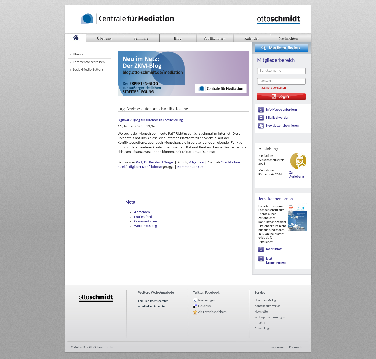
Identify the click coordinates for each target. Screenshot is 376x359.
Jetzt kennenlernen (275, 198)
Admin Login (263, 328)
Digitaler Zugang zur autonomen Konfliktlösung (150, 120)
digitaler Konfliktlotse (145, 167)
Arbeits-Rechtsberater (152, 306)
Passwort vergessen (273, 87)
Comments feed (146, 221)
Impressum (278, 347)
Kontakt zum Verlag (267, 306)
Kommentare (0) (190, 167)
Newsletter (262, 311)
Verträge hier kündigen (270, 317)
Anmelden (142, 212)
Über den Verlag (265, 300)
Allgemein (196, 162)
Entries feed (143, 217)
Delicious (204, 306)
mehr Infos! (274, 249)
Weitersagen (206, 300)
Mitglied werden (277, 117)
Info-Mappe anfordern (281, 109)
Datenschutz (297, 347)
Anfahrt (260, 323)
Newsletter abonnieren (282, 125)
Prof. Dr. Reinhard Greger (155, 162)
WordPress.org (145, 226)
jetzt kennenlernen (276, 261)
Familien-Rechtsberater (153, 301)
